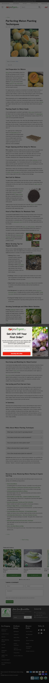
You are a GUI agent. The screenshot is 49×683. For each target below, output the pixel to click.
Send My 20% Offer (16, 353)
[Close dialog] (47, 328)
